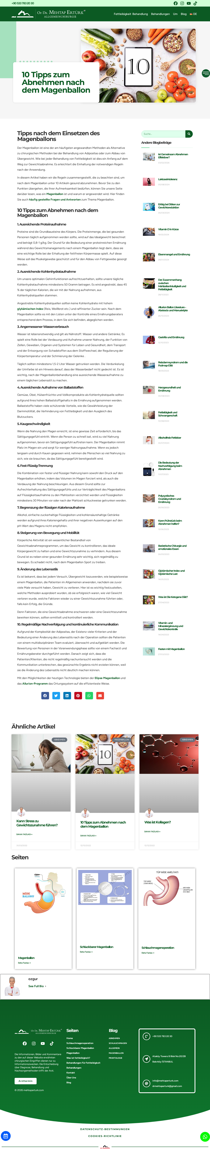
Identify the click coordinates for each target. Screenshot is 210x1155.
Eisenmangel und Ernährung (174, 254)
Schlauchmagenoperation (158, 948)
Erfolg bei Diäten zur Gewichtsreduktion (169, 206)
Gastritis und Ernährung (171, 337)
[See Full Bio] (46, 986)
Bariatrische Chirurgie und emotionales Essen (172, 547)
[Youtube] (188, 3)
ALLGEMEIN (114, 1048)
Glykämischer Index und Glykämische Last (171, 572)
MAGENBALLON (116, 1053)
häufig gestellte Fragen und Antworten (55, 199)
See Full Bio (36, 986)
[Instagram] (182, 3)
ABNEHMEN (114, 1038)
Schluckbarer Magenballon (96, 947)
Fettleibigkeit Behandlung (131, 14)
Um (175, 14)
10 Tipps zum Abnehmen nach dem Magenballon (103, 824)
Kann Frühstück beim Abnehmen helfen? (170, 522)
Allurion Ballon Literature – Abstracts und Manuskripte (173, 309)
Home (69, 1038)
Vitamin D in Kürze (168, 229)
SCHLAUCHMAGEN (118, 1043)
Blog (184, 14)
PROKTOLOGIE (115, 1058)
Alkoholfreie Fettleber (169, 437)
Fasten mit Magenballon (171, 649)
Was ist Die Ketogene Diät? (173, 597)
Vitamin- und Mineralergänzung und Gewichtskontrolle (170, 626)
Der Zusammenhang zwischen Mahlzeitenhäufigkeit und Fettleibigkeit (172, 284)
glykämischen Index (30, 308)
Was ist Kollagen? (157, 822)
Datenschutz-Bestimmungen (105, 1129)
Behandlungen (160, 14)
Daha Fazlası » (24, 834)
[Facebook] (175, 3)
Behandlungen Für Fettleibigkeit (83, 1062)
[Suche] (189, 134)
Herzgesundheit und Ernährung (169, 389)
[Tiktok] (195, 3)
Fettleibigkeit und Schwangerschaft (167, 414)
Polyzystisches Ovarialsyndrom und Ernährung (169, 499)
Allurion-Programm (35, 683)
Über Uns (71, 1077)
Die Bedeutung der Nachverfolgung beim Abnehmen (170, 465)
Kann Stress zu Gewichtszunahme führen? (36, 823)
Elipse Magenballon (107, 678)
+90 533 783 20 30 (22, 3)
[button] (45, 695)
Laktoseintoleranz (167, 179)
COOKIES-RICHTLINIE (105, 1136)
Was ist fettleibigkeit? (78, 1058)
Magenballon (54, 194)
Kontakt (70, 1072)
